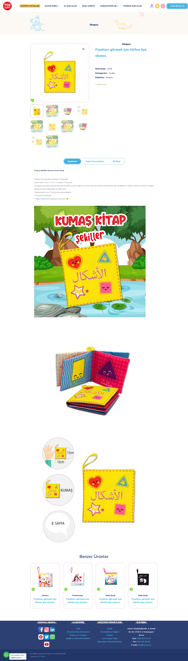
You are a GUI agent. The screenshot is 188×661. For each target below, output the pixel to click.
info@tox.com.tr (144, 645)
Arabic (112, 73)
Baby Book (110, 595)
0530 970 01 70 (143, 638)
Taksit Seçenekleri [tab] (95, 161)
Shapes (109, 77)
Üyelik (109, 628)
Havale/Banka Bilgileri (109, 632)
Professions (77, 595)
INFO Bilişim (41, 656)
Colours (45, 595)
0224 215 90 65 (143, 642)
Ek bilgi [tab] (116, 161)
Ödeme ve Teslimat (78, 635)
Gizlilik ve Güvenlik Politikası (78, 638)
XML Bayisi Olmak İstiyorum (110, 642)
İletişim (110, 635)
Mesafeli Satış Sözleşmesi (78, 632)
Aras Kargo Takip (109, 638)
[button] (177, 6)
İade (78, 628)
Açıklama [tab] (72, 161)
